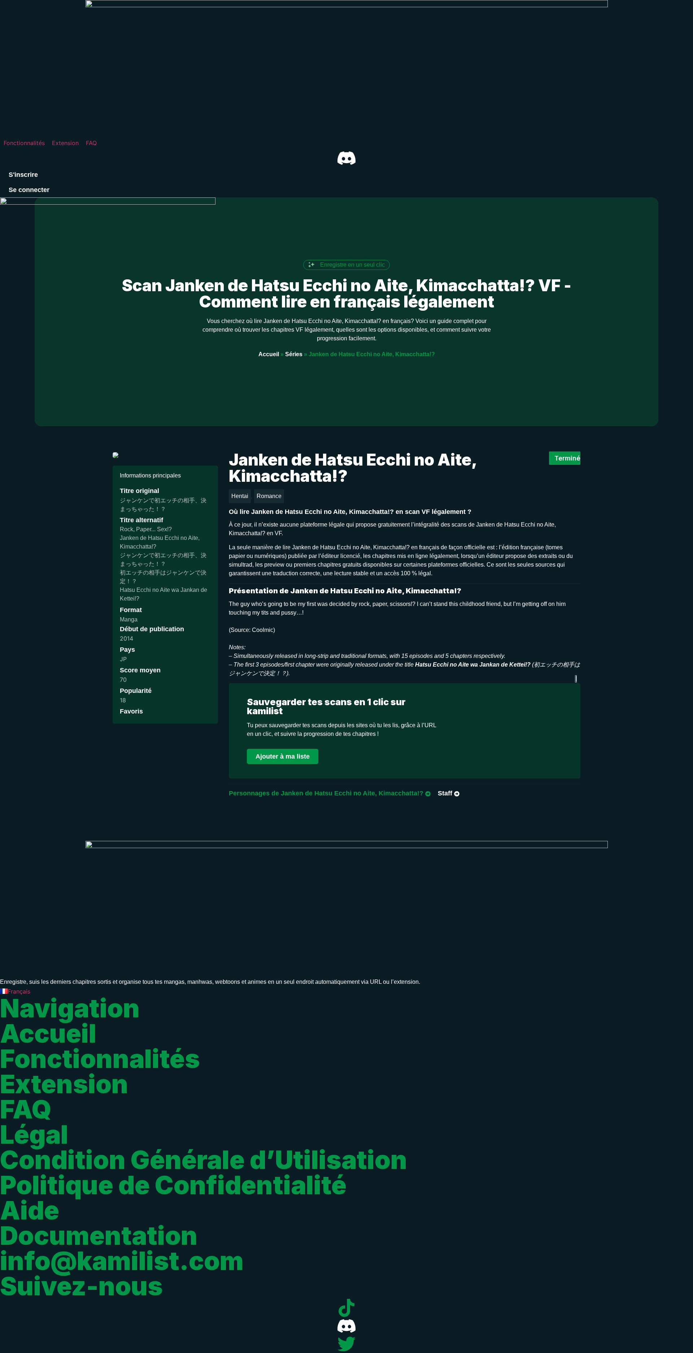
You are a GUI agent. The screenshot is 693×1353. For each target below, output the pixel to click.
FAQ (25, 1109)
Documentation (98, 1235)
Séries (293, 354)
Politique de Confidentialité (173, 1185)
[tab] (330, 794)
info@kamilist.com (122, 1260)
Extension (64, 1084)
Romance (269, 496)
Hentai (239, 496)
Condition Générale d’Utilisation (203, 1159)
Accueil (268, 354)
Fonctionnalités (100, 1058)
